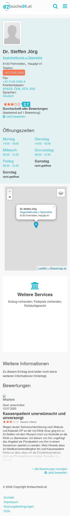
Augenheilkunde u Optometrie (22, 58)
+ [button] (10, 191)
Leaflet (42, 268)
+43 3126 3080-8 (14, 81)
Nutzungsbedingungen (19, 506)
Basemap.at (58, 268)
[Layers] (61, 193)
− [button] (10, 197)
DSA (7, 510)
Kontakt (9, 497)
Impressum (11, 501)
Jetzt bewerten (16, 117)
